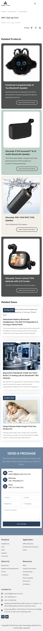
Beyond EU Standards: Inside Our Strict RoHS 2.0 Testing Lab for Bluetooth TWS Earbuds (21, 375)
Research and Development (9, 568)
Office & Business (28, 544)
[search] (35, 3)
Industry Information (29, 568)
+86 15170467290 (15, 487)
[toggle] (39, 3)
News (24, 565)
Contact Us (4, 575)
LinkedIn (7, 616)
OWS (2, 550)
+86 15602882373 (15, 481)
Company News (28, 572)
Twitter (3, 616)
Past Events (26, 581)
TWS (2, 547)
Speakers (4, 553)
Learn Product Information (26, 102)
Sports (25, 550)
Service (3, 572)
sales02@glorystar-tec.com (19, 474)
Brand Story (5, 565)
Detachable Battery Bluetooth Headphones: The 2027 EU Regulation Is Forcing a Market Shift (20, 322)
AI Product (4, 556)
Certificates (26, 584)
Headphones (5, 544)
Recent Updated (28, 578)
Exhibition (26, 575)
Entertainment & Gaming (30, 547)
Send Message (21, 524)
